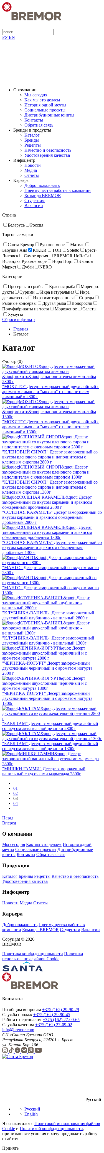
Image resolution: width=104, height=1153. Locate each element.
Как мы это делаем (42, 100)
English (31, 1114)
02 (15, 793)
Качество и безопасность (47, 150)
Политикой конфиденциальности (51, 1128)
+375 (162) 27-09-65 (61, 1019)
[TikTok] (12, 1051)
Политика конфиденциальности (32, 953)
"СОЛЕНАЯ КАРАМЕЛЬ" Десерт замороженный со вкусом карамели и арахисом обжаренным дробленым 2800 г (52, 517)
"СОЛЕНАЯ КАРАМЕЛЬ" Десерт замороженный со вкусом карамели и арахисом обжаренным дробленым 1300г (52, 547)
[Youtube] (38, 1051)
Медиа (30, 170)
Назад (7, 818)
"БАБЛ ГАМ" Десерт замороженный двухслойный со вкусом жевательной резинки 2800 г (50, 726)
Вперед (9, 823)
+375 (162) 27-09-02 (53, 1024)
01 (15, 788)
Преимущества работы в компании (57, 190)
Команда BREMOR (42, 195)
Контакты (33, 120)
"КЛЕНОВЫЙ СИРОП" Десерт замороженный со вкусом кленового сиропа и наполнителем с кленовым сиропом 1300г (50, 487)
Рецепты (32, 145)
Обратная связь (38, 125)
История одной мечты (45, 105)
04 (15, 803)
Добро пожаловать (42, 185)
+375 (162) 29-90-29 (60, 1009)
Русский (32, 1109)
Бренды (31, 140)
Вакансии (33, 205)
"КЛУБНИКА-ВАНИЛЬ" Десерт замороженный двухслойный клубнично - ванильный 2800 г (48, 615)
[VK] (24, 1051)
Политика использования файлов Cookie (42, 956)
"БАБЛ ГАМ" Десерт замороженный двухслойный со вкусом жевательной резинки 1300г (50, 746)
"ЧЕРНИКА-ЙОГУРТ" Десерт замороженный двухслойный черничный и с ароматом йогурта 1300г (47, 698)
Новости (32, 165)
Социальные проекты (44, 110)
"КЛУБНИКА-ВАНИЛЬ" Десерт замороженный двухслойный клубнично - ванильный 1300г (48, 640)
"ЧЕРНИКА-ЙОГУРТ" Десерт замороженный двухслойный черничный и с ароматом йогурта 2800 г (47, 668)
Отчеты (31, 175)
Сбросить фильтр (18, 319)
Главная (20, 329)
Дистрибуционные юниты (49, 115)
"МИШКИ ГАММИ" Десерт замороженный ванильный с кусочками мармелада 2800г (43, 771)
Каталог (32, 135)
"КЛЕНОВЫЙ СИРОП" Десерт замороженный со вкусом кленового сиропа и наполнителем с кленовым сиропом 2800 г (50, 457)
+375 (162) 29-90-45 (51, 1014)
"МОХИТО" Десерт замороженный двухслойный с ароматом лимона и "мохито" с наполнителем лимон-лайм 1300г (50, 426)
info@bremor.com (18, 1029)
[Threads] (31, 1051)
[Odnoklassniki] (18, 1051)
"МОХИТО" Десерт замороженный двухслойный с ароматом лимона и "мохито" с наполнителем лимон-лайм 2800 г (50, 391)
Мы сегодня (35, 94)
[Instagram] (5, 1051)
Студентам (34, 200)
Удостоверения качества (47, 155)
